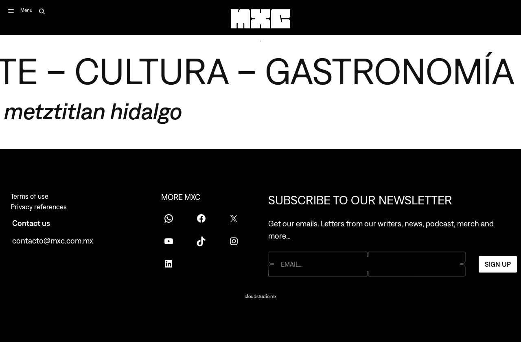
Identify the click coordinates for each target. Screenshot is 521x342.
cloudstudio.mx (260, 296)
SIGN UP (498, 264)
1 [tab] (260, 41)
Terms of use (29, 196)
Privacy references (39, 207)
